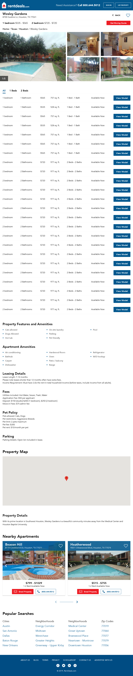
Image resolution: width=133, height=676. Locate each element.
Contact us (85, 660)
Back (117, 15)
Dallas (6, 635)
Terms (45, 660)
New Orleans (10, 645)
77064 (105, 630)
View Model (122, 98)
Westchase (42, 635)
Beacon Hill (13, 544)
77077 (105, 635)
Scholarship (69, 660)
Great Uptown (76, 630)
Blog (36, 660)
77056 (105, 645)
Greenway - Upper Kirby (50, 645)
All (4, 90)
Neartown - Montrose (81, 640)
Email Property (25, 591)
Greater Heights (45, 640)
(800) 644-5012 (47, 591)
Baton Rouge (10, 640)
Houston (23, 29)
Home (6, 29)
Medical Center (77, 626)
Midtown (41, 630)
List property (123, 5)
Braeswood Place (78, 635)
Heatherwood (80, 544)
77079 (105, 640)
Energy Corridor (45, 626)
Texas (14, 29)
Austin (6, 626)
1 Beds (13, 90)
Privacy (55, 660)
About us (25, 660)
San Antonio (10, 630)
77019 (105, 626)
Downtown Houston (80, 645)
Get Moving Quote (118, 22)
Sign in (108, 5)
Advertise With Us (103, 660)
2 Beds (24, 90)
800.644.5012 (89, 5)
